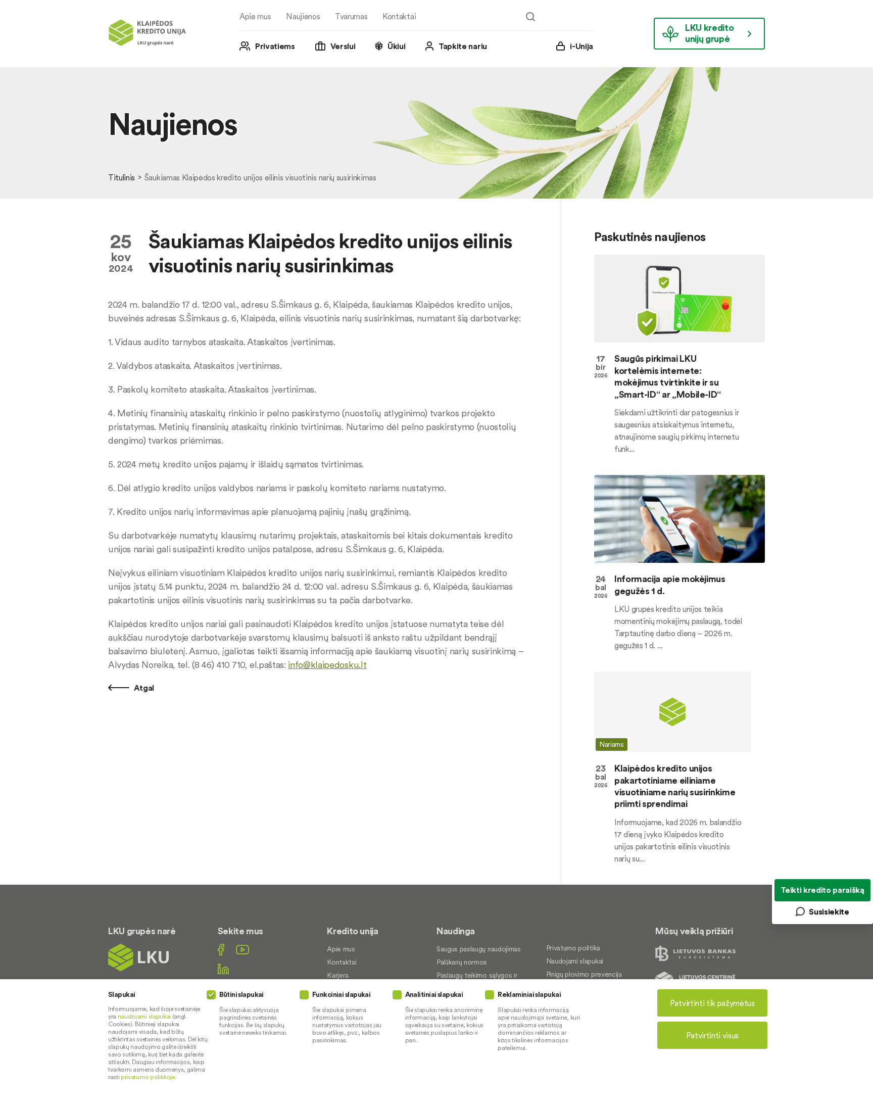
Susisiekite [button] (829, 911)
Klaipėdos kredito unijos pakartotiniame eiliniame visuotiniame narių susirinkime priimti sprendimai (674, 785)
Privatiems (275, 46)
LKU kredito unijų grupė (709, 33)
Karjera (338, 975)
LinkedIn (223, 969)
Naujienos (303, 16)
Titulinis (121, 177)
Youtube (242, 949)
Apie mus (255, 16)
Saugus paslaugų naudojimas (479, 948)
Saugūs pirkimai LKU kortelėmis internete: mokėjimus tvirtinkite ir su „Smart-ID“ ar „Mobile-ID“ (667, 376)
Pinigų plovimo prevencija (584, 974)
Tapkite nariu (463, 46)
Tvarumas (351, 16)
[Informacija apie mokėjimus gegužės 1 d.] (679, 519)
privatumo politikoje (148, 1077)
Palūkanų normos (462, 962)
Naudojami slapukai (574, 961)
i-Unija (581, 46)
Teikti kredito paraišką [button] (822, 890)
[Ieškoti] (530, 16)
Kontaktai (399, 16)
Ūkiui (396, 46)
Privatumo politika (573, 947)
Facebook (221, 949)
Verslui (343, 46)
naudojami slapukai (144, 1016)
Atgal (143, 688)
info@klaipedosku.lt (327, 664)
